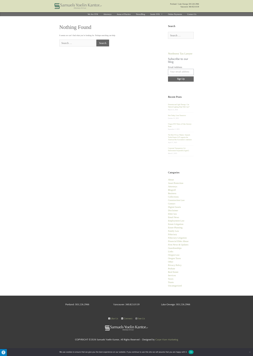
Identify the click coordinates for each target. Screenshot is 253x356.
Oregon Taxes (174, 258)
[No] (249, 352)
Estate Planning (175, 227)
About (171, 179)
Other (170, 262)
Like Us (114, 319)
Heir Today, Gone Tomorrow (177, 115)
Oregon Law (173, 255)
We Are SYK (93, 14)
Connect (127, 319)
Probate (171, 268)
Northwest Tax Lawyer (180, 53)
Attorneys (107, 14)
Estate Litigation (175, 224)
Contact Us (191, 14)
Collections (173, 197)
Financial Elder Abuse (178, 241)
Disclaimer (173, 210)
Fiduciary (172, 234)
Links (170, 251)
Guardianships (175, 248)
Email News (173, 217)
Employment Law (176, 220)
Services (172, 275)
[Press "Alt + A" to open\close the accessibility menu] (3, 352)
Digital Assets (174, 207)
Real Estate (173, 272)
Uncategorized (175, 285)
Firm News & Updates (178, 244)
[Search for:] (77, 43)
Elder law (172, 214)
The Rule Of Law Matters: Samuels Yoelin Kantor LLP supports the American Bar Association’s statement (180, 137)
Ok (191, 352)
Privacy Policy (175, 265)
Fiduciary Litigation (177, 238)
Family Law (173, 231)
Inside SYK (155, 14)
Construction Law (176, 200)
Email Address (175, 67)
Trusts (171, 282)
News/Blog (140, 14)
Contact (171, 203)
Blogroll (172, 190)
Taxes (170, 279)
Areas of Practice (124, 14)
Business (172, 193)
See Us (141, 319)
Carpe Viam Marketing (166, 340)
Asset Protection (175, 183)
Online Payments (175, 14)
